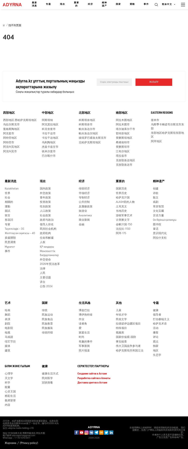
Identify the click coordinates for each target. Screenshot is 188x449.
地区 (155, 350)
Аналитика (85, 215)
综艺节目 (10, 341)
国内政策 (45, 188)
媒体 (7, 346)
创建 (155, 188)
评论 (155, 337)
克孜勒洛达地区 (125, 160)
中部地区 (48, 112)
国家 (118, 4)
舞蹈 (7, 315)
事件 (146, 4)
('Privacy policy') (29, 443)
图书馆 (157, 224)
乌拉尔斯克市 (11, 124)
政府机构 (45, 233)
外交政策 (45, 193)
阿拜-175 (121, 233)
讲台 (42, 282)
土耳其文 (121, 206)
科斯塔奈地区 (87, 120)
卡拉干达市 (49, 133)
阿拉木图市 (123, 124)
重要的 (76, 4)
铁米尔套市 (49, 151)
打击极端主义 (161, 319)
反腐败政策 (86, 206)
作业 (81, 319)
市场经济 (84, 193)
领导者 (157, 315)
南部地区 (122, 112)
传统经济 (84, 188)
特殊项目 (121, 328)
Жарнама (10, 443)
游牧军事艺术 (124, 215)
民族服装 (47, 328)
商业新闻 (84, 220)
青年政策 (45, 197)
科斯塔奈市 (86, 124)
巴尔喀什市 (49, 156)
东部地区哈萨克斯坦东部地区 (167, 135)
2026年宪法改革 (50, 264)
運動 (132, 4)
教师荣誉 (10, 400)
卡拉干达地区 (50, 138)
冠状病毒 (47, 382)
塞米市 (155, 120)
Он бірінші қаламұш (164, 220)
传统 (44, 310)
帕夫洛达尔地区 (88, 133)
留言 (7, 215)
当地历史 (121, 211)
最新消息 (34, 4)
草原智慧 (158, 206)
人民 (42, 273)
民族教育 (47, 324)
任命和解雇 (47, 238)
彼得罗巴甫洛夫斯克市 (92, 138)
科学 (7, 382)
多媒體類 (10, 238)
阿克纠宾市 (10, 151)
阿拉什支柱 (160, 238)
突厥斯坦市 (123, 147)
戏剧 (155, 202)
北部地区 (85, 112)
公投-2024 (46, 286)
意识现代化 (160, 233)
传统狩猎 (47, 332)
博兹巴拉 (84, 310)
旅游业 (83, 211)
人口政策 (45, 211)
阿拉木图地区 (124, 120)
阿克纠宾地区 (11, 147)
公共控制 (84, 202)
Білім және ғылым (17, 366)
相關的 (9, 202)
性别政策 (45, 206)
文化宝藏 (158, 211)
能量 (7, 387)
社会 (7, 197)
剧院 (7, 324)
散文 (155, 197)
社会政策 (45, 215)
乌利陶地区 (49, 142)
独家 (155, 346)
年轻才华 (121, 315)
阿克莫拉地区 (50, 124)
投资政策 (45, 202)
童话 (155, 229)
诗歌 (155, 193)
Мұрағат (10, 247)
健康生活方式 (50, 373)
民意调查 (10, 242)
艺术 (8, 303)
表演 (7, 319)
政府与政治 (47, 220)
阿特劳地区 (10, 138)
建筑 (7, 350)
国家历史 (121, 188)
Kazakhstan (12, 188)
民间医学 (47, 378)
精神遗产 (104, 4)
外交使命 (45, 259)
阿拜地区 (156, 141)
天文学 (9, 378)
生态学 (157, 355)
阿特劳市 (8, 142)
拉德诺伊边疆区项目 (128, 324)
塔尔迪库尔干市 (125, 129)
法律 (42, 268)
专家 (7, 224)
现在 (62, 4)
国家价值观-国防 (126, 337)
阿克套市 (8, 133)
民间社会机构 (48, 229)
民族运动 (47, 315)
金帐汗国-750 (124, 224)
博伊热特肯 (86, 315)
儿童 (118, 310)
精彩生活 (10, 396)
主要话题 (45, 277)
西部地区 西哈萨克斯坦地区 (20, 120)
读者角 (83, 324)
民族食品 (47, 319)
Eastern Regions (162, 112)
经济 (90, 4)
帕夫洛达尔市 (87, 129)
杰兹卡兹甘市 (50, 147)
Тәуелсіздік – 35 (14, 229)
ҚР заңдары (47, 247)
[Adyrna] (12, 4)
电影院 (9, 328)
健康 (155, 310)
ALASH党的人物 (125, 202)
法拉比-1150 (123, 229)
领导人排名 (47, 224)
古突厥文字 (123, 220)
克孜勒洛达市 (124, 165)
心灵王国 (10, 391)
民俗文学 (121, 319)
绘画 (7, 310)
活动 (155, 328)
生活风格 (85, 303)
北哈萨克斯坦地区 (90, 142)
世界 (7, 193)
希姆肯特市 (123, 142)
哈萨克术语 (160, 324)
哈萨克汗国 (123, 197)
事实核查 (121, 341)
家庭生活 (84, 332)
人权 (42, 242)
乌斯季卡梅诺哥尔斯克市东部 (167, 126)
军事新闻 (84, 346)
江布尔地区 (123, 151)
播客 (155, 332)
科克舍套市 (49, 129)
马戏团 (9, 337)
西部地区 (9, 112)
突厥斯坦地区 (124, 138)
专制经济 (84, 197)
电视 (7, 332)
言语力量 (158, 215)
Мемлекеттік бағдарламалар (49, 253)
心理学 (9, 373)
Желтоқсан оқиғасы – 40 (20, 233)
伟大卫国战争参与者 (128, 346)
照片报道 (84, 350)
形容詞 (9, 220)
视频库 (120, 332)
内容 (7, 405)
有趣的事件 (86, 341)
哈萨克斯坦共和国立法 (129, 350)
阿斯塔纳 (47, 120)
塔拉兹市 (121, 156)
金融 (81, 224)
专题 (48, 4)
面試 (7, 211)
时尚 (81, 337)
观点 (155, 341)
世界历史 (121, 193)
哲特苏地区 (123, 133)
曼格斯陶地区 (11, 129)
